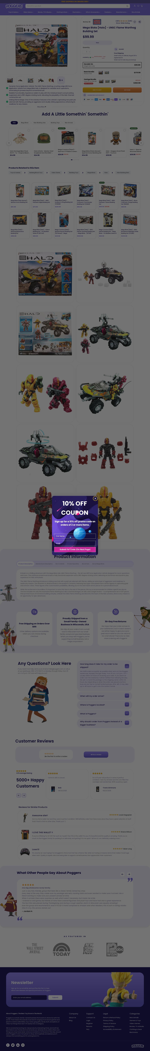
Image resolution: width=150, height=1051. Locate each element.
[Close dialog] (95, 498)
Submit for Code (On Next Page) (75, 549)
